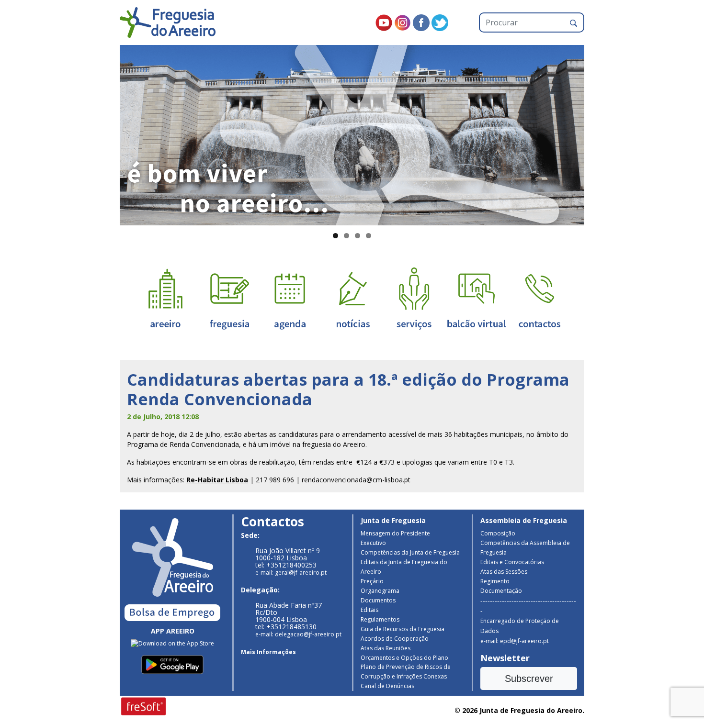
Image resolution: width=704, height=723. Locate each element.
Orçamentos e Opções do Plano (404, 658)
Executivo (373, 543)
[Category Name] (290, 297)
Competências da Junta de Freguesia (410, 552)
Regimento (495, 581)
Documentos (378, 600)
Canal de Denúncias (387, 686)
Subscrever (529, 678)
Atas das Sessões (503, 571)
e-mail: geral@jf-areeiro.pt (291, 572)
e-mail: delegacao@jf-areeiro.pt (298, 634)
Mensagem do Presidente (395, 533)
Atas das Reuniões (385, 648)
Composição (497, 533)
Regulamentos (380, 619)
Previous (103, 133)
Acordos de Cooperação (395, 638)
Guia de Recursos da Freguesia (402, 629)
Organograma (380, 591)
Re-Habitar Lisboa (217, 479)
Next (601, 133)
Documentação (501, 591)
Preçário (372, 581)
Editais (369, 610)
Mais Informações (268, 652)
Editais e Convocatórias (512, 562)
